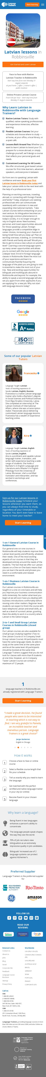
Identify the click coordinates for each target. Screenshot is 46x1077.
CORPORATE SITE (31, 985)
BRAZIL (27, 967)
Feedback (5, 971)
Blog (4, 961)
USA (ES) (35, 951)
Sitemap (5, 981)
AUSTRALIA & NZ (30, 964)
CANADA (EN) (29, 955)
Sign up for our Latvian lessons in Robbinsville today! (20, 499)
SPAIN (27, 974)
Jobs (4, 958)
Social (4, 965)
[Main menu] (42, 4)
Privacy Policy (7, 984)
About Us (5, 954)
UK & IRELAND (30, 961)
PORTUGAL (29, 978)
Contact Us (6, 951)
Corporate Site (7, 968)
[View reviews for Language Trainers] (23, 1067)
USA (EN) (28, 951)
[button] (15, 747)
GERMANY (28, 971)
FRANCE (27, 981)
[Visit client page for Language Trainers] (23, 1058)
